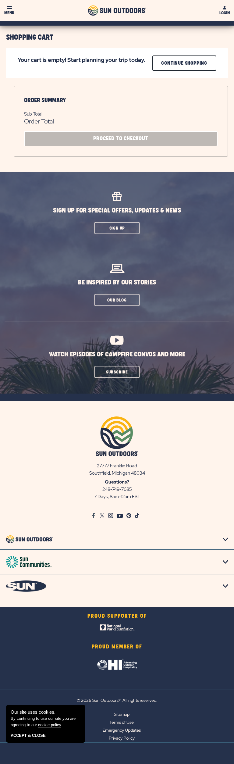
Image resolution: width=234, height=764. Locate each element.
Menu (9, 13)
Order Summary (45, 100)
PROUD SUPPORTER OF (117, 616)
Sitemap (121, 714)
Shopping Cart (29, 37)
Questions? (117, 482)
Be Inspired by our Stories (117, 282)
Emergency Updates (121, 730)
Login (224, 13)
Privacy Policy (122, 738)
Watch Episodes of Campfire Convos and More (117, 354)
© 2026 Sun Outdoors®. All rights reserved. (117, 700)
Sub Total (33, 114)
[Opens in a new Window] (117, 628)
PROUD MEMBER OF (117, 646)
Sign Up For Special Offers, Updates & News (117, 210)
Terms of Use (121, 722)
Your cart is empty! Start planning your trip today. (81, 59)
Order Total (39, 121)
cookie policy (49, 725)
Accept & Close (28, 735)
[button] (117, 228)
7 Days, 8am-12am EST (117, 497)
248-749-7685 (117, 489)
